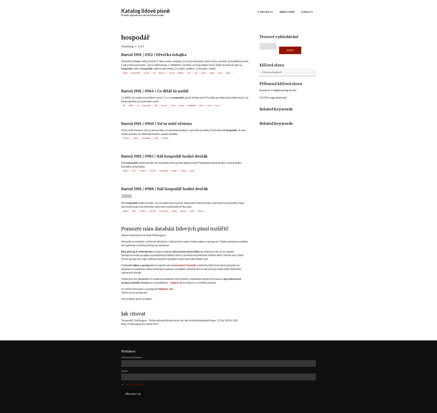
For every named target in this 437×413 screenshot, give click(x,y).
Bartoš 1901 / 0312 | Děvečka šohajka (153, 54)
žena (220, 73)
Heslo (125, 370)
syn (189, 73)
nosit (173, 105)
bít (124, 105)
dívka (125, 73)
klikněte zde (166, 288)
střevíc (201, 211)
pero (201, 105)
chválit (165, 138)
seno (209, 105)
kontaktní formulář (184, 265)
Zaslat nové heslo (134, 384)
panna (181, 105)
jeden (174, 170)
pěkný (181, 73)
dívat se (162, 73)
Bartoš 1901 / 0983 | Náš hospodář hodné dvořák (164, 156)
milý (156, 138)
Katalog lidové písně (145, 10)
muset (146, 73)
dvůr (134, 170)
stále (192, 170)
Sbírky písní (286, 11)
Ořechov (127, 196)
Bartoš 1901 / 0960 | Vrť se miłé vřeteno (156, 123)
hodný (136, 138)
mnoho (152, 170)
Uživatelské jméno (132, 357)
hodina (126, 138)
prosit (172, 73)
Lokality (307, 11)
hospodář (135, 73)
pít (154, 73)
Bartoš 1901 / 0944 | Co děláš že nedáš (155, 91)
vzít (195, 73)
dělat (131, 105)
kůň (156, 105)
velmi (203, 73)
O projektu (265, 11)
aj (137, 105)
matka (183, 170)
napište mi (176, 282)
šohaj (212, 73)
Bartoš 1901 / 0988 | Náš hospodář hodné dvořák (164, 189)
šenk (228, 73)
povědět (191, 105)
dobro (125, 170)
